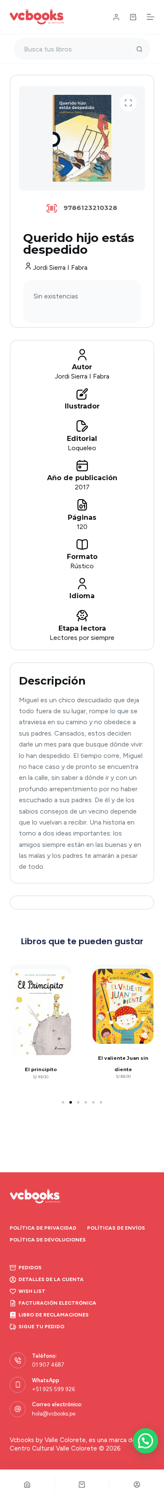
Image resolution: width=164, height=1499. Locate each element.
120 (82, 527)
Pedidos (30, 1268)
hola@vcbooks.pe (53, 1413)
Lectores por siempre (82, 638)
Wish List (32, 1291)
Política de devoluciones (48, 1240)
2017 (82, 487)
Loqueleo (82, 448)
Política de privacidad (43, 1228)
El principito (41, 1069)
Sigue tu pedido (41, 1327)
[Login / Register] (116, 17)
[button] (128, 102)
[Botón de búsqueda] (139, 48)
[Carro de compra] (133, 17)
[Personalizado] (137, 1484)
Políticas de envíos (116, 1228)
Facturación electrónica (57, 1303)
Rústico (82, 566)
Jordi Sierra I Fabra (60, 267)
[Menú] (150, 17)
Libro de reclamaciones (54, 1315)
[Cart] (82, 1484)
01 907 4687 (48, 1365)
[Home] (27, 1484)
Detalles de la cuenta (51, 1279)
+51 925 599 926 (53, 1389)
